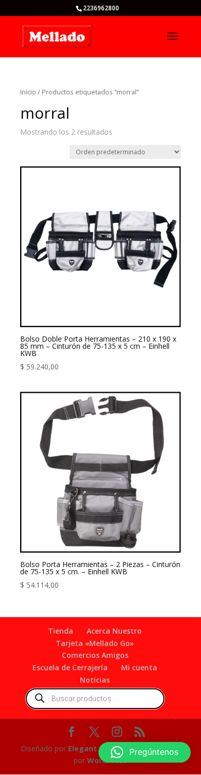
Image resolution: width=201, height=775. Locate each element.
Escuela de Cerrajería (70, 667)
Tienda (60, 631)
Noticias (95, 680)
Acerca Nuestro (114, 631)
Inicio (28, 91)
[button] (144, 752)
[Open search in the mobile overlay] (95, 698)
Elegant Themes (98, 748)
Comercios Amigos (95, 655)
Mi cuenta (139, 667)
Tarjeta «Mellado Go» (95, 643)
